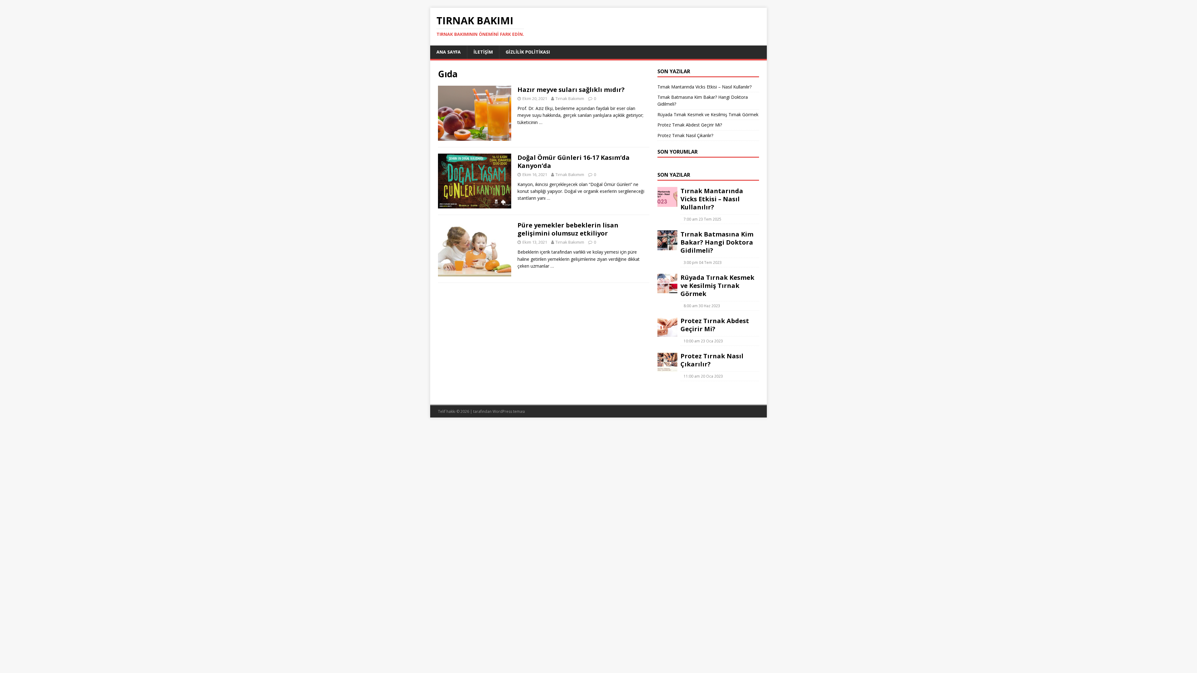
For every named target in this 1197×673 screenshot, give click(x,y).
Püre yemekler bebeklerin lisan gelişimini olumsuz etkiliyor (567, 229)
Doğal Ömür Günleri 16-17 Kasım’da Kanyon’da (573, 161)
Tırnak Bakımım (569, 98)
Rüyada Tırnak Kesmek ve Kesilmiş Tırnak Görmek (707, 114)
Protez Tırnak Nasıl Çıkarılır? (685, 135)
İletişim (483, 52)
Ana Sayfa (448, 52)
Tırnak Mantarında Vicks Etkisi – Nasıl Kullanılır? (704, 87)
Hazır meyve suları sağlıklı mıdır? (571, 89)
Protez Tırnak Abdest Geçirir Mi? (689, 125)
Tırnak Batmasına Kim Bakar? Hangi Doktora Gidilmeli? (716, 242)
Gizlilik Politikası (528, 52)
